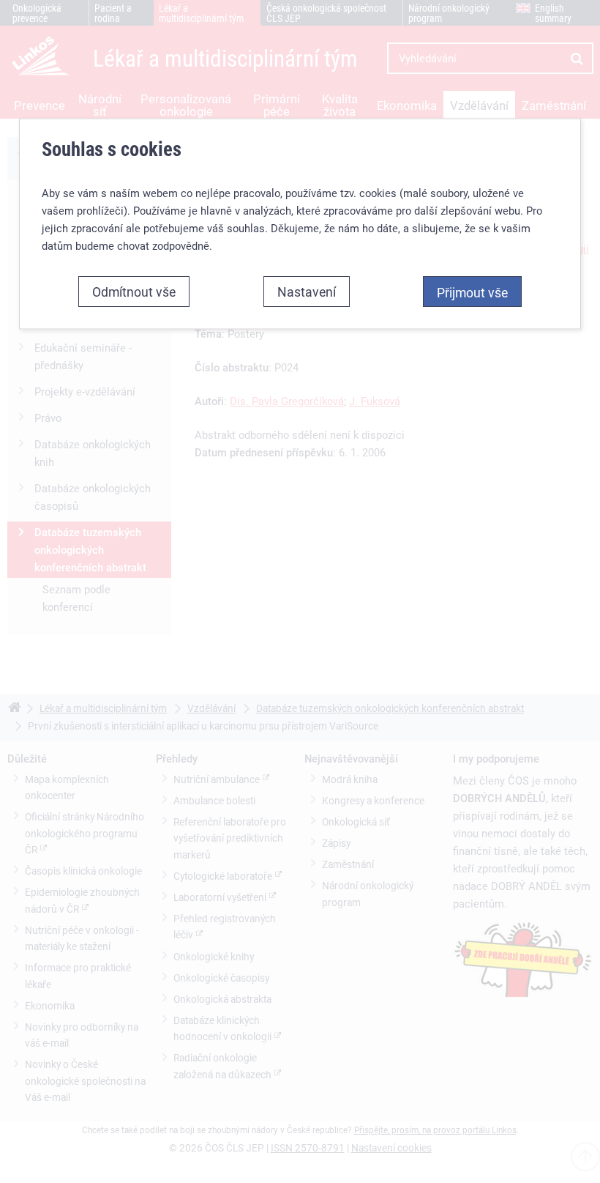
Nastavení (306, 291)
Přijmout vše (472, 291)
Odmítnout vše (134, 291)
